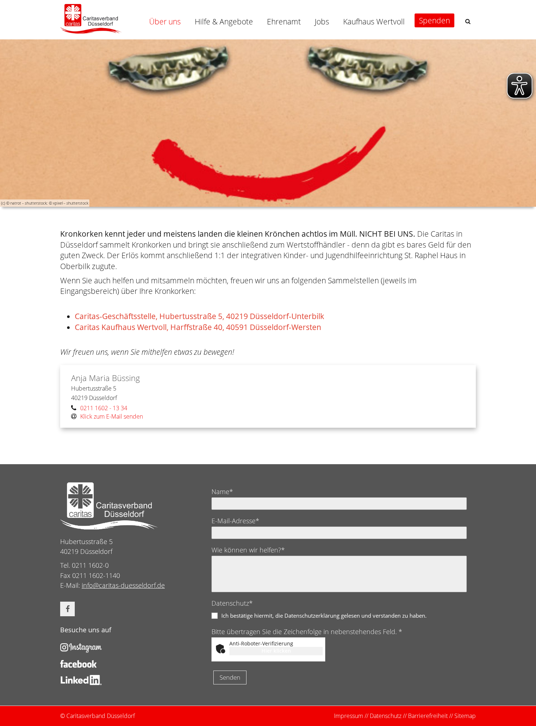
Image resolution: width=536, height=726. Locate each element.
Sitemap (465, 716)
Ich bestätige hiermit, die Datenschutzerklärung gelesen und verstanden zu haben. (324, 615)
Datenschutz (385, 716)
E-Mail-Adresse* (235, 520)
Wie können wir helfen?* (248, 550)
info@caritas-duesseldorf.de (123, 585)
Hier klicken (276, 650)
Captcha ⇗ (306, 658)
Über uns (165, 21)
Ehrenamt (284, 21)
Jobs (322, 21)
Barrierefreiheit (428, 716)
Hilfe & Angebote (224, 21)
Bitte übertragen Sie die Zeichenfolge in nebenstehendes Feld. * (306, 631)
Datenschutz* (232, 603)
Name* (222, 491)
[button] (468, 21)
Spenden (434, 20)
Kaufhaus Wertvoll (374, 21)
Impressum (348, 716)
